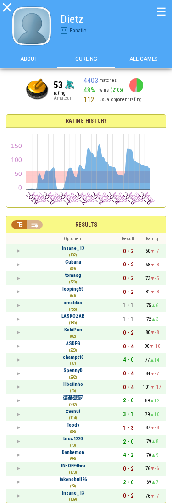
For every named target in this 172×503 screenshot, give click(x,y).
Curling (86, 58)
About (29, 58)
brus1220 (73, 439)
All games (143, 58)
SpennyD (73, 370)
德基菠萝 (73, 397)
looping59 (72, 289)
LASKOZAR (72, 316)
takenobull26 (73, 479)
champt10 (73, 357)
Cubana (73, 262)
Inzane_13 (73, 248)
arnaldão (73, 303)
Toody (73, 425)
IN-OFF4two (73, 466)
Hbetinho (73, 384)
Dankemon (73, 452)
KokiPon (73, 330)
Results (86, 225)
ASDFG (73, 343)
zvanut (73, 411)
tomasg (73, 275)
